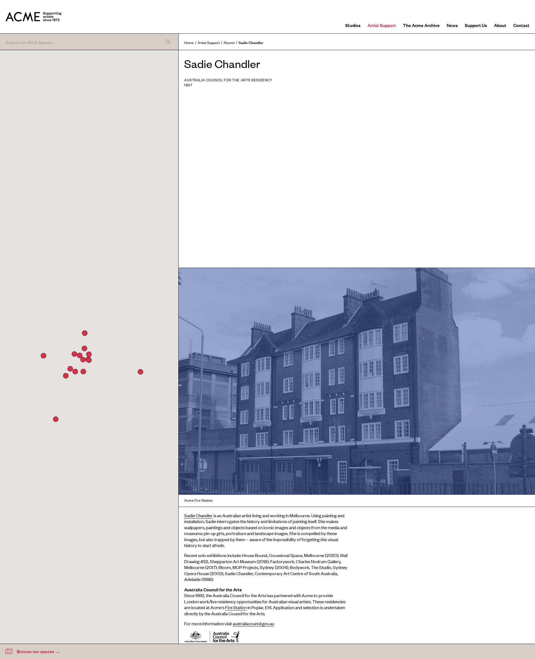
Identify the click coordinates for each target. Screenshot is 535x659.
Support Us (476, 25)
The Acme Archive (421, 25)
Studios (353, 25)
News (452, 25)
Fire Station (236, 607)
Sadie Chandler (198, 515)
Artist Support (382, 25)
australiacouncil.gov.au (253, 623)
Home (189, 42)
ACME (33, 17)
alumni (229, 42)
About (500, 25)
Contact (521, 25)
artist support (209, 42)
